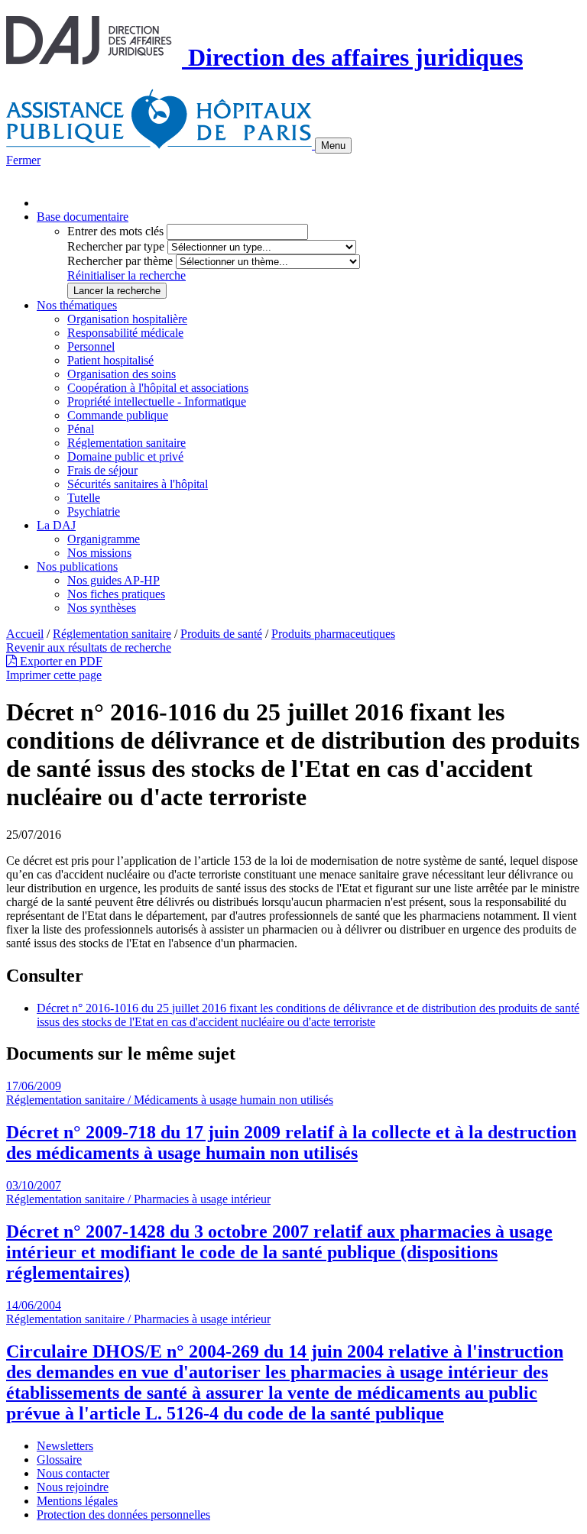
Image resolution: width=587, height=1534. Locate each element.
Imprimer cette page (54, 674)
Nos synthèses (101, 607)
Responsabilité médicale (125, 332)
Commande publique (117, 415)
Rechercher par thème (120, 260)
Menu (333, 145)
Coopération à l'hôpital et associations (157, 387)
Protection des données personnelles (123, 1514)
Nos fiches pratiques (116, 593)
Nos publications (77, 566)
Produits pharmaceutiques (333, 633)
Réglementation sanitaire (126, 442)
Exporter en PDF (59, 661)
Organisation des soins (121, 373)
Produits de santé (221, 633)
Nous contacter (73, 1473)
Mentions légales (77, 1500)
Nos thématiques (77, 305)
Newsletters (65, 1445)
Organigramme (103, 538)
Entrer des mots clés (115, 231)
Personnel (91, 346)
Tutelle (83, 497)
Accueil (25, 633)
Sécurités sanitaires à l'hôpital (137, 483)
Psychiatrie (93, 511)
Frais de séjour (102, 470)
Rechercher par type (115, 246)
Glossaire (59, 1459)
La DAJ (56, 525)
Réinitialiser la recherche (126, 275)
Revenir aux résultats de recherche (88, 647)
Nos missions (99, 552)
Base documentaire (82, 216)
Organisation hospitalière (127, 318)
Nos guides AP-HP (113, 580)
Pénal (80, 428)
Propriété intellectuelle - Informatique (156, 401)
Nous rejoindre (73, 1487)
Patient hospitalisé (110, 360)
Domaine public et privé (125, 456)
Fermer (23, 160)
